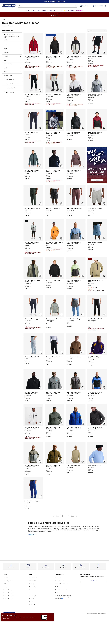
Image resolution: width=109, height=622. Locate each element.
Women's (33, 10)
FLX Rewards (79, 10)
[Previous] (4, 1)
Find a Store (6, 39)
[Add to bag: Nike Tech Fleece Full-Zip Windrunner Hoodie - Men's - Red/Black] (40, 52)
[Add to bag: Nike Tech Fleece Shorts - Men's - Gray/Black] (104, 203)
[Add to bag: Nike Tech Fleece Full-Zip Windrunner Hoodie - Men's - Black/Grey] (82, 52)
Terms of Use (58, 578)
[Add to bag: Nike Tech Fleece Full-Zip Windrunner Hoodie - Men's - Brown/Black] (82, 166)
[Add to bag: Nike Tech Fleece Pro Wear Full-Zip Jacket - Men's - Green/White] (61, 314)
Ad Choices (58, 593)
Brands (56, 10)
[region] (54, 1)
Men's (27, 10)
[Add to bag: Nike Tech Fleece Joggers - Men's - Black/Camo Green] (40, 203)
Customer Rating (8, 75)
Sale (61, 10)
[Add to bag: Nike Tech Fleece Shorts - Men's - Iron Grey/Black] (61, 203)
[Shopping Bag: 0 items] (105, 6)
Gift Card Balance (33, 581)
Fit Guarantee (32, 604)
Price (5, 71)
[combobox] (47, 5)
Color (5, 60)
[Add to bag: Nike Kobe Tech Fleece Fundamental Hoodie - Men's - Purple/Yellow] (104, 352)
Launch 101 (31, 595)
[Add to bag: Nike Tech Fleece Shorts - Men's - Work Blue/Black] (104, 238)
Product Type (7, 56)
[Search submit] (75, 5)
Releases (50, 10)
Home (3, 19)
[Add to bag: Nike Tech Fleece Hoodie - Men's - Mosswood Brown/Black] (82, 352)
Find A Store (32, 598)
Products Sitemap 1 (8, 590)
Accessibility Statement (61, 590)
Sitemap (5, 587)
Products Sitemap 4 (8, 598)
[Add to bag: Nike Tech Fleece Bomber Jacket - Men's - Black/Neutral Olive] (104, 276)
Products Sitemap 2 (8, 593)
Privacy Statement (59, 581)
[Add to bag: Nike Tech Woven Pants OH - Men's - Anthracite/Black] (61, 352)
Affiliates (5, 584)
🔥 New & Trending (69, 10)
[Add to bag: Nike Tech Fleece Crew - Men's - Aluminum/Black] (104, 461)
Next (72, 516)
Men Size (6, 67)
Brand (5, 48)
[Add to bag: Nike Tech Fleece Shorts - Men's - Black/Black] (104, 52)
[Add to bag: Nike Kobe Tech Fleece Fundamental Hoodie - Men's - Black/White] (40, 387)
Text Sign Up (32, 587)
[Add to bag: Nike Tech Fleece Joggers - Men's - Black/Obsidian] (40, 314)
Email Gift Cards (33, 578)
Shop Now (44, 617)
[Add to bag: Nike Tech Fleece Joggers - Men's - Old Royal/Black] (40, 496)
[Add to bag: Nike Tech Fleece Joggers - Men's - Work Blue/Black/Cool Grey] (82, 314)
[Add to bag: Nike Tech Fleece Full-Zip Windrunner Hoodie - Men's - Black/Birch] (40, 423)
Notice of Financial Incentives (62, 584)
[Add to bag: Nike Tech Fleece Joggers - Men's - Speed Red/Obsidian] (40, 128)
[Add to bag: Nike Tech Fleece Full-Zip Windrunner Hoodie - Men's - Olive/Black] (61, 461)
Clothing (43, 10)
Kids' (38, 10)
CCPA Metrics (58, 587)
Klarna (30, 593)
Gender (5, 45)
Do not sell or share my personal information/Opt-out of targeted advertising (63, 597)
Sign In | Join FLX (99, 5)
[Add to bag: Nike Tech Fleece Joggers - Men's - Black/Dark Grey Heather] (61, 90)
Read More (31, 534)
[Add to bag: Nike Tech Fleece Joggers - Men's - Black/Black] (40, 90)
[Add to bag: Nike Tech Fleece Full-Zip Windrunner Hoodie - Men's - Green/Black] (40, 238)
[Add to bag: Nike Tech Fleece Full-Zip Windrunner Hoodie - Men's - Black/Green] (40, 166)
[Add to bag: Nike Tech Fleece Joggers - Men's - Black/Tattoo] (82, 203)
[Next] (104, 1)
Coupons (31, 590)
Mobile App (32, 584)
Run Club (31, 601)
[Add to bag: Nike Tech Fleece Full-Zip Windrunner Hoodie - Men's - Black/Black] (61, 52)
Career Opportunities (8, 581)
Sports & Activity (8, 64)
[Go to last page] (76, 516)
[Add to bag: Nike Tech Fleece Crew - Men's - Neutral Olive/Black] (82, 461)
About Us (5, 578)
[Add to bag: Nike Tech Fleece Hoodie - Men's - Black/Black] (61, 276)
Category (6, 52)
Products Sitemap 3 (8, 595)
